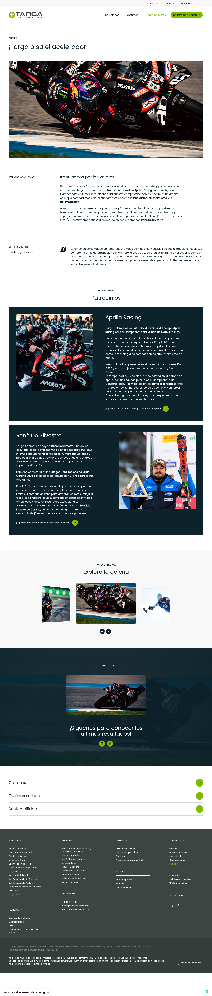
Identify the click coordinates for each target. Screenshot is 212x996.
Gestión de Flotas (17, 848)
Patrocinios (175, 863)
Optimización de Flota (20, 863)
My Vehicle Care (17, 860)
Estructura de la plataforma (76, 909)
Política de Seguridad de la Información (73, 957)
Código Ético (101, 957)
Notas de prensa (124, 879)
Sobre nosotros (156, 15)
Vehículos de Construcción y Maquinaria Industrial (76, 850)
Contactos (121, 856)
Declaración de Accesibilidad (149, 960)
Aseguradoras (69, 863)
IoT (10, 898)
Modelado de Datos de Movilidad (25, 886)
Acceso (168, 3)
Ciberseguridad (16, 921)
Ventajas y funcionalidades (75, 905)
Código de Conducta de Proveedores (128, 957)
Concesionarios (70, 882)
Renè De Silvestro (62, 446)
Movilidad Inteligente (19, 875)
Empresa (173, 848)
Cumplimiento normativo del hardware (23, 931)
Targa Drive (14, 894)
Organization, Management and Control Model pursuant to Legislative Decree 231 (92, 960)
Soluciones (112, 15)
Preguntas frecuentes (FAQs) (131, 860)
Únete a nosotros (178, 852)
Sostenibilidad (176, 856)
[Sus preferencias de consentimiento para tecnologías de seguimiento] (207, 991)
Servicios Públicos (71, 874)
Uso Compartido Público (21, 883)
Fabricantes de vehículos (74, 878)
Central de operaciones (128, 852)
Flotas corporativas (71, 855)
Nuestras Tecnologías (19, 918)
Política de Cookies (41, 957)
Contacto (153, 3)
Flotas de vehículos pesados (23, 867)
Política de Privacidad (19, 957)
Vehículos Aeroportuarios (74, 859)
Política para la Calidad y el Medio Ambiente (31, 963)
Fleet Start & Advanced (20, 852)
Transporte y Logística (73, 870)
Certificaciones (177, 860)
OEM (11, 925)
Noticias (120, 883)
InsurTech (13, 890)
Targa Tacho (15, 871)
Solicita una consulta (186, 15)
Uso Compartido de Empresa (23, 879)
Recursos (132, 15)
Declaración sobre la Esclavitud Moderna (29, 960)
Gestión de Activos (18, 856)
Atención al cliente (125, 848)
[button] (102, 632)
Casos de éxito (123, 887)
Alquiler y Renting (70, 866)
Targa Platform (69, 901)
